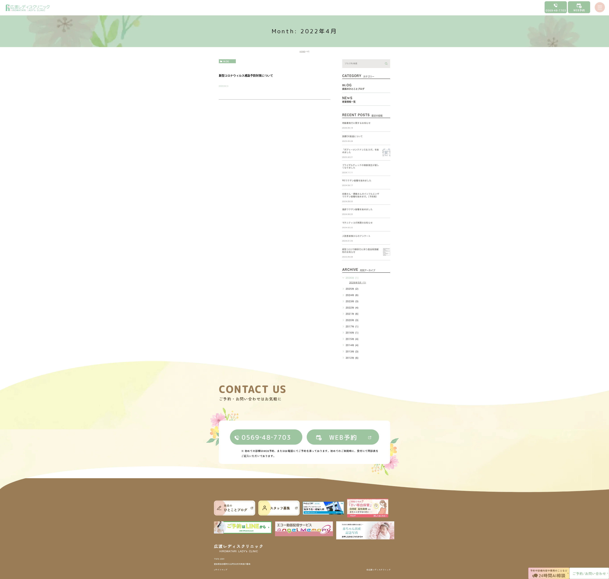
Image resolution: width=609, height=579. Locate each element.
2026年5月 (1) (357, 283)
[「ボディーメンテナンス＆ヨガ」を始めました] (386, 152)
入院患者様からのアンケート (356, 236)
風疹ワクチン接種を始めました (357, 209)
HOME (302, 51)
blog (226, 61)
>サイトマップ (221, 569)
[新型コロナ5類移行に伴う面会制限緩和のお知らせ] (386, 252)
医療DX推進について (352, 136)
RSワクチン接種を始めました (356, 181)
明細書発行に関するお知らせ (356, 123)
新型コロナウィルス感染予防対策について (246, 75)
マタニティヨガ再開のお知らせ (357, 223)
